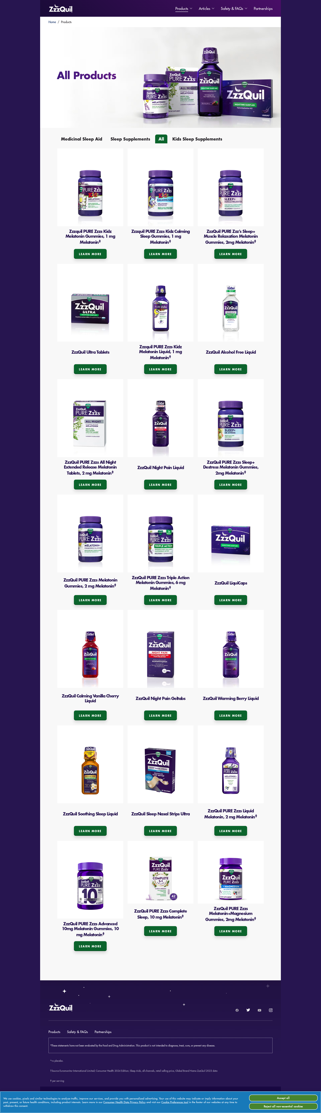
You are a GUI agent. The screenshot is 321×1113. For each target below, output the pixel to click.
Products (181, 8)
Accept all (283, 1098)
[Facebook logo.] (237, 1010)
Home (52, 22)
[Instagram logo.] (271, 1010)
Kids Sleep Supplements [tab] (197, 139)
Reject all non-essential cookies (283, 1106)
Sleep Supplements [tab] (130, 139)
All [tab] (161, 139)
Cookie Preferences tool (174, 1102)
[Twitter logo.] (248, 1010)
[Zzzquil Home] (60, 8)
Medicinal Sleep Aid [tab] (81, 139)
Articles (204, 8)
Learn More (90, 254)
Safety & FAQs (232, 8)
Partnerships (263, 8)
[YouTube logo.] (259, 1010)
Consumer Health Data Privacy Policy (124, 1102)
